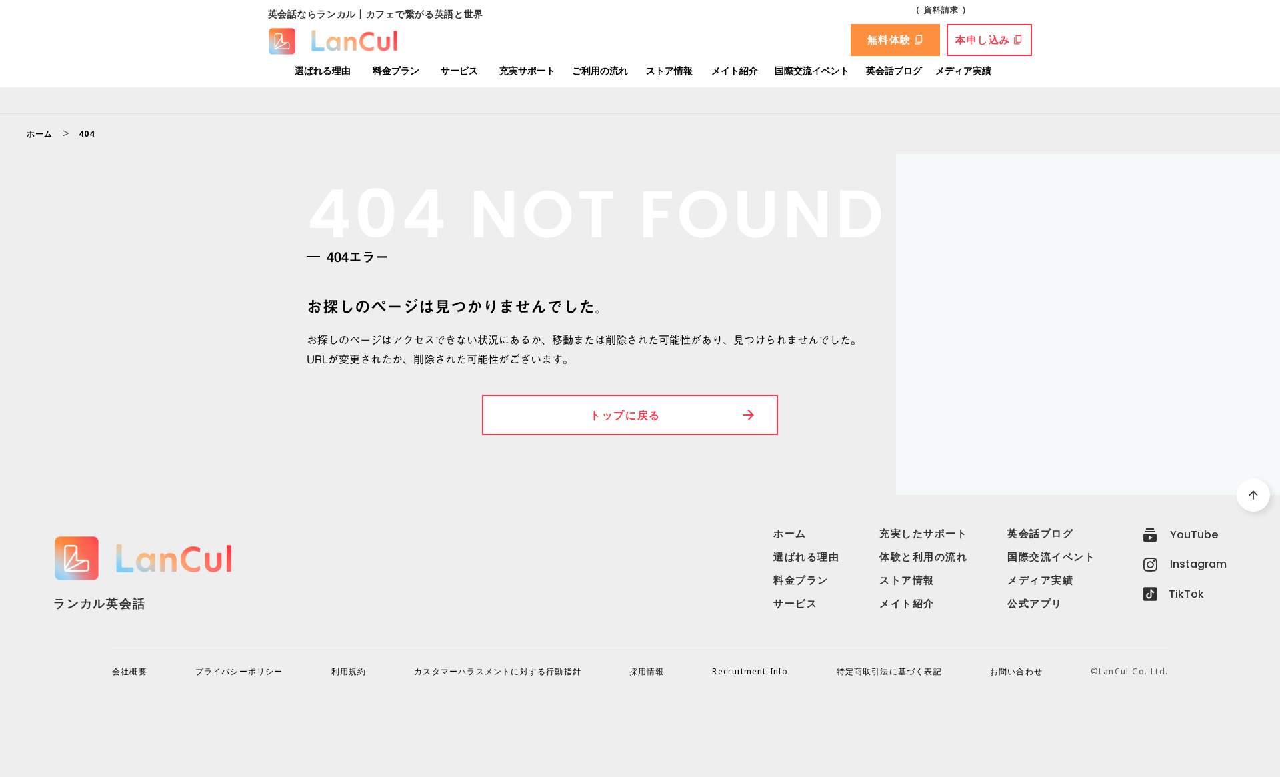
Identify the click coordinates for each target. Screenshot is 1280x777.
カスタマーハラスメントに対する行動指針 (497, 671)
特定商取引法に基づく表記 (889, 671)
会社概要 (129, 671)
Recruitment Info (750, 671)
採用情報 (647, 671)
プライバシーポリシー (239, 671)
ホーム (40, 134)
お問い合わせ (1016, 671)
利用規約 (349, 671)
